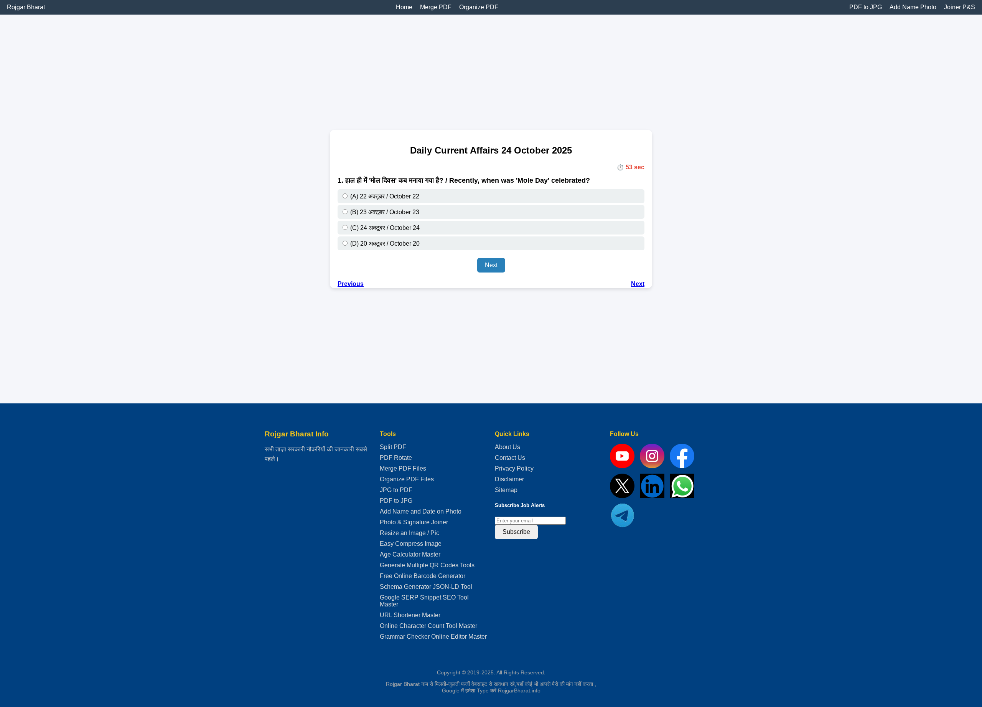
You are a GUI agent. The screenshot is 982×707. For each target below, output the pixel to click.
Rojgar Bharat (26, 7)
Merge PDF (435, 7)
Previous (351, 284)
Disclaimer (509, 479)
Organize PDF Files (407, 479)
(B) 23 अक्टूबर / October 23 (384, 212)
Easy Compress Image (411, 543)
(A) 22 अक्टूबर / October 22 (384, 196)
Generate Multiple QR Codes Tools (427, 565)
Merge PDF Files (403, 468)
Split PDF (393, 447)
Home (404, 7)
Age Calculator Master (410, 554)
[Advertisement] (230, 68)
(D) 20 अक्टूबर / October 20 (384, 243)
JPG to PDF (396, 490)
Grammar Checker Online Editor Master (433, 636)
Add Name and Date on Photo (420, 511)
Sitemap (506, 490)
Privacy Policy (514, 468)
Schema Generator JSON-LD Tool (426, 586)
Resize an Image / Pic (409, 533)
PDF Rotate (396, 457)
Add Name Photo (913, 7)
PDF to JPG (865, 7)
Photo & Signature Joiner (414, 522)
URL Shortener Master (410, 615)
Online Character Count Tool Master (428, 626)
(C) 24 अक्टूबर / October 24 (384, 228)
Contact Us (510, 457)
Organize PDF (478, 7)
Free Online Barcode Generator (422, 576)
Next (491, 265)
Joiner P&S (959, 7)
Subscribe (516, 532)
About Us (507, 447)
